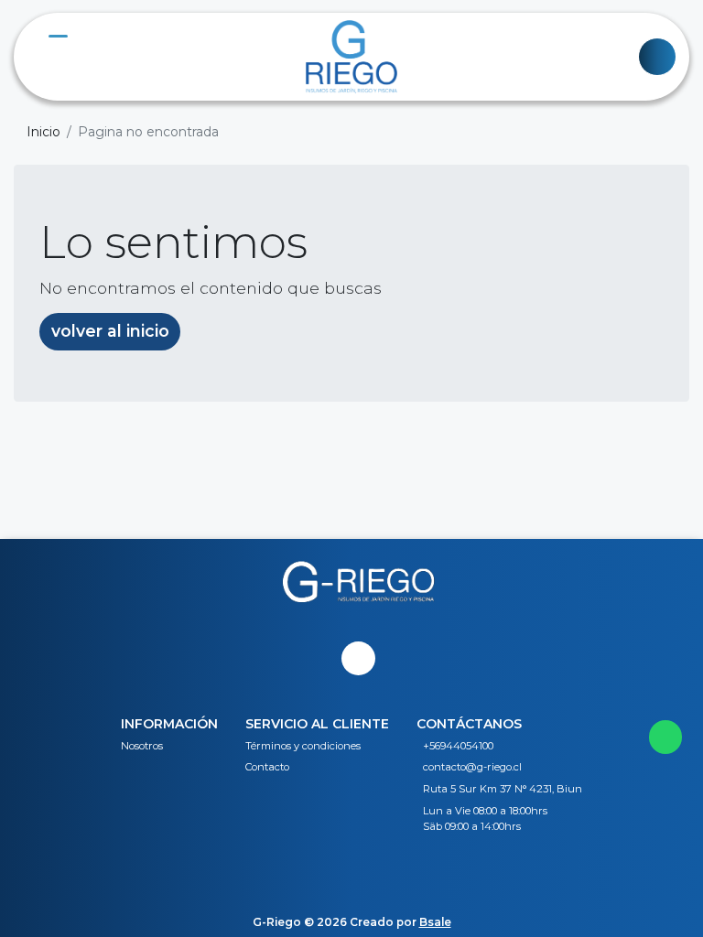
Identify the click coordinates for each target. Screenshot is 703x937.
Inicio (43, 132)
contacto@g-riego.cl (472, 766)
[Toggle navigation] (657, 57)
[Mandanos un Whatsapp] (666, 737)
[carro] (46, 57)
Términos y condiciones (303, 745)
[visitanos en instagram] (358, 658)
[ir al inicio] (358, 606)
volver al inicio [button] (110, 330)
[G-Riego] (351, 57)
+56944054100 (458, 745)
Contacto (267, 766)
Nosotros (142, 745)
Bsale (435, 922)
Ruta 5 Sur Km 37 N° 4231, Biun (502, 788)
